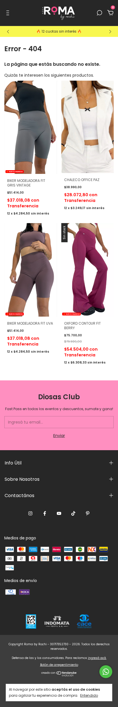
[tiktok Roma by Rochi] (73, 513)
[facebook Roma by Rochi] (44, 513)
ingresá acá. (97, 658)
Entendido (89, 695)
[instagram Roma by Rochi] (30, 513)
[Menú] (8, 13)
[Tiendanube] (59, 675)
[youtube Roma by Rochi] (59, 513)
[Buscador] (99, 13)
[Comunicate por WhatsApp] (105, 671)
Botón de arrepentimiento (59, 665)
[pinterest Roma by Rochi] (87, 513)
